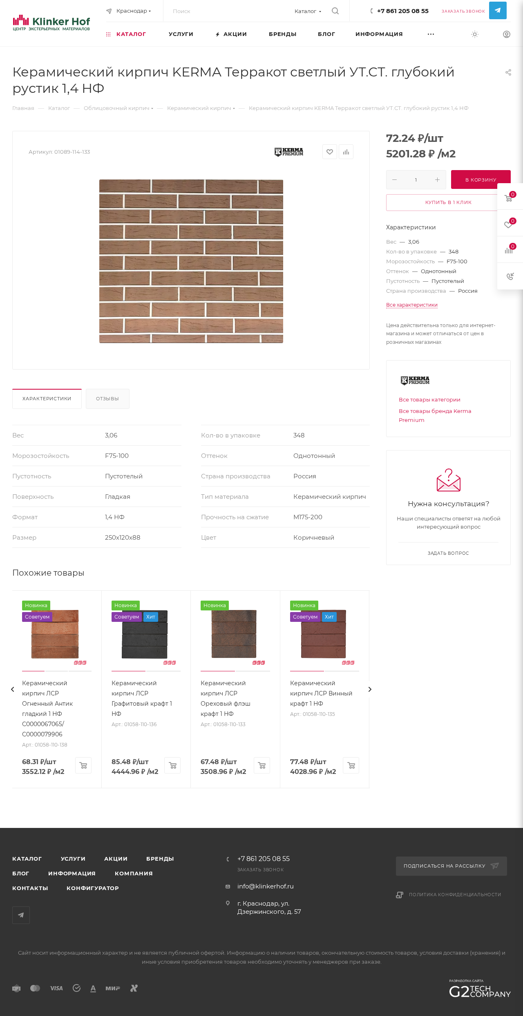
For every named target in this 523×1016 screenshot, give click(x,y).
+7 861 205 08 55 (403, 11)
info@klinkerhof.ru (265, 886)
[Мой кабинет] (506, 35)
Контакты (30, 888)
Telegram (498, 10)
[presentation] (12, 689)
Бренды (160, 858)
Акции (115, 858)
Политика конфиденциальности (455, 894)
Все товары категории (429, 399)
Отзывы (107, 398)
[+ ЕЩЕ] (441, 33)
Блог (20, 873)
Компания (134, 873)
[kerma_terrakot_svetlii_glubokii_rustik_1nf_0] (191, 261)
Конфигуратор (93, 888)
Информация (72, 873)
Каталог (27, 858)
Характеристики (47, 398)
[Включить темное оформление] (474, 34)
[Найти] (335, 11)
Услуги (73, 858)
